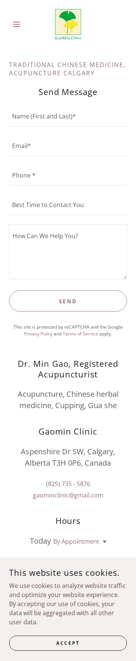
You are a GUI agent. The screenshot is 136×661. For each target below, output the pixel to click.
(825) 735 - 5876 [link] (68, 484)
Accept (67, 643)
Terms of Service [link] (80, 333)
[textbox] (68, 116)
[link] (68, 24)
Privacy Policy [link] (38, 333)
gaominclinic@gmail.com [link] (68, 495)
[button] (18, 24)
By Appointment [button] (76, 541)
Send (68, 301)
